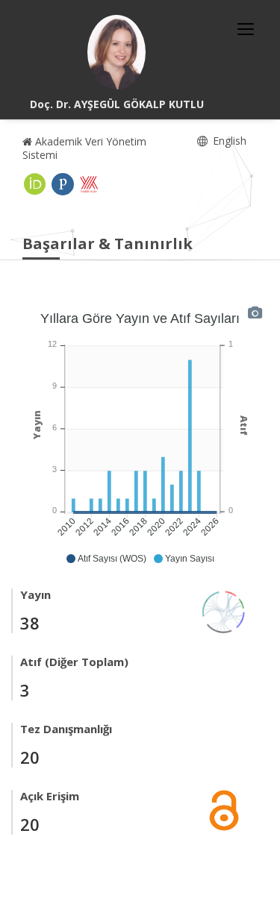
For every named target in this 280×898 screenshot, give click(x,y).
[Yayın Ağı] (224, 610)
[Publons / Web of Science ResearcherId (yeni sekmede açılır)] (63, 184)
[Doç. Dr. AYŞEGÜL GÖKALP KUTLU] (116, 52)
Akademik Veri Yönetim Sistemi (84, 148)
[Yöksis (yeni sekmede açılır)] (89, 184)
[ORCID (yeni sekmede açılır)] (35, 184)
